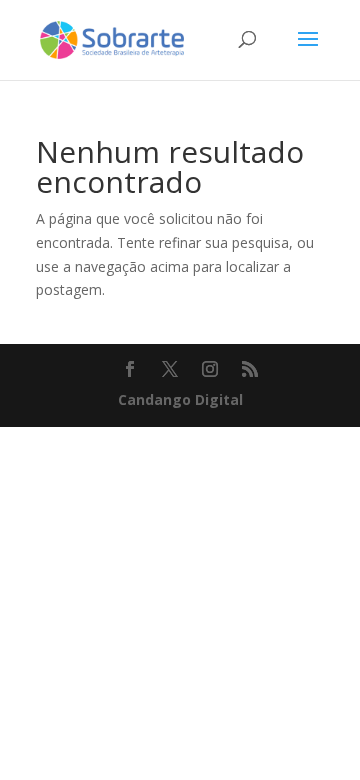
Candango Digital (180, 399)
